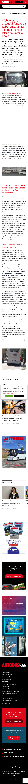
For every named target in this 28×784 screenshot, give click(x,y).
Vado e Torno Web (7, 674)
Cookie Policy (10, 393)
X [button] (24, 386)
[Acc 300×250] (14, 626)
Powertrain (5, 682)
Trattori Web (5, 686)
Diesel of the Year (7, 696)
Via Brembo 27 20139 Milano (12, 749)
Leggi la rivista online (14, 576)
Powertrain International (9, 684)
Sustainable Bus (6, 679)
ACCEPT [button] (9, 396)
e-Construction (6, 689)
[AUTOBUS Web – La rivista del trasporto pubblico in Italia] (7, 2)
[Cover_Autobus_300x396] (14, 452)
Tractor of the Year (7, 698)
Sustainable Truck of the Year (10, 691)
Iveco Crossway (12, 93)
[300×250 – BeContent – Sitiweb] (14, 605)
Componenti (16, 423)
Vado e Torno (6, 672)
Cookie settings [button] (19, 396)
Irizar (16, 379)
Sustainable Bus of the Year (10, 693)
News (14, 508)
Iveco (4, 384)
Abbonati (19, 1)
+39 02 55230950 (8, 753)
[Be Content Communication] (12, 779)
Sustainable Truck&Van (9, 677)
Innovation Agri (6, 703)
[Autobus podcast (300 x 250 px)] (14, 646)
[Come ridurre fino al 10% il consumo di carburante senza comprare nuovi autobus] (14, 407)
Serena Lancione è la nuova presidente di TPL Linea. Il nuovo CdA (11, 503)
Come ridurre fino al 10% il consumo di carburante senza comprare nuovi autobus (12, 418)
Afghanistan (7, 379)
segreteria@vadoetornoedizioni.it (14, 756)
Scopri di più (14, 738)
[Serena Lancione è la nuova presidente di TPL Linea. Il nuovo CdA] (13, 492)
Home (3, 13)
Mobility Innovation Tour (9, 701)
